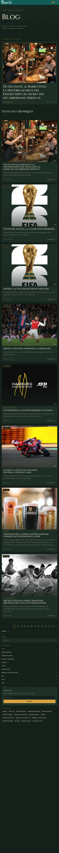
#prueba (17, 721)
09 (42, 626)
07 (35, 626)
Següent (4, 631)
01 (14, 626)
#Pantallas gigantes (8, 721)
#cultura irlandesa (47, 711)
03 (21, 626)
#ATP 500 (12, 711)
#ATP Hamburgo (21, 711)
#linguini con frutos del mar (39, 717)
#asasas (5, 711)
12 (52, 626)
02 (18, 626)
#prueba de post (26, 721)
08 (38, 626)
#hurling (43, 714)
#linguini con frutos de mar (23, 717)
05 (28, 626)
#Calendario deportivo (34, 711)
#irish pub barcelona (8, 717)
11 (49, 626)
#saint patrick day (37, 721)
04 (25, 626)
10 (45, 626)
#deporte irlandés (7, 714)
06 (31, 626)
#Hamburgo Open (34, 714)
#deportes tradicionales (20, 714)
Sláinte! (29, 701)
